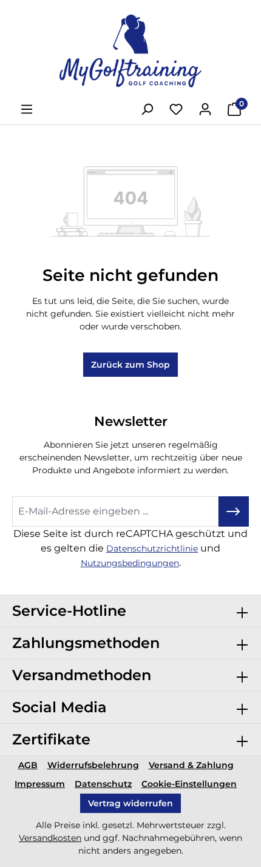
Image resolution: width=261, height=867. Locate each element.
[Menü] (26, 109)
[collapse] (242, 611)
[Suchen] (146, 109)
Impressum (40, 783)
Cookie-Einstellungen (189, 783)
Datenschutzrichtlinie (152, 548)
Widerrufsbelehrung (93, 765)
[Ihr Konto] (205, 109)
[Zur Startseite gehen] (130, 51)
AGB (28, 765)
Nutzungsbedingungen (130, 563)
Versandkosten (50, 837)
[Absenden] (234, 511)
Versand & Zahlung (191, 765)
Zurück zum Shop (130, 364)
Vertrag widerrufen (130, 803)
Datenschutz (103, 783)
